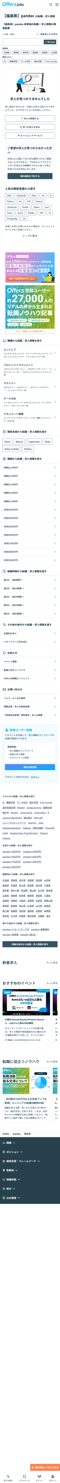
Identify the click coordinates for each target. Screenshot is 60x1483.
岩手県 (25, 52)
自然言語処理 (8, 807)
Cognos (6, 838)
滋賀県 (5, 900)
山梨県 (5, 895)
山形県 (54, 52)
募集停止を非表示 (49, 34)
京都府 (14, 900)
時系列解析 (38, 827)
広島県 (30, 905)
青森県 (16, 52)
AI (5, 61)
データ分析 (25, 61)
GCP (29, 201)
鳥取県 (5, 905)
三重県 (47, 895)
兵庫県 (30, 900)
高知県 (22, 910)
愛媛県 (14, 910)
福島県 (5, 885)
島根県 (14, 905)
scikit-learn (40, 812)
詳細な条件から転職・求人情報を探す (30, 944)
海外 (48, 915)
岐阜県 (22, 895)
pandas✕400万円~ (32, 851)
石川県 (41, 890)
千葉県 (47, 885)
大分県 (14, 915)
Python (10, 201)
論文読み (28, 817)
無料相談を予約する (30, 176)
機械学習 (13, 61)
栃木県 (22, 885)
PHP (42, 212)
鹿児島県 (31, 915)
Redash (21, 807)
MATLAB (38, 817)
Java (47, 207)
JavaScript (12, 207)
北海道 (6, 52)
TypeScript (21, 195)
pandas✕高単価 (10, 934)
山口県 (39, 905)
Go (20, 201)
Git (43, 195)
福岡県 (30, 910)
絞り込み (51, 42)
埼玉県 (39, 885)
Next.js (39, 201)
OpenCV (32, 822)
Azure (9, 212)
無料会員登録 (30, 767)
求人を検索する (31, 118)
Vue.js (20, 212)
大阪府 (22, 900)
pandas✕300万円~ (11, 851)
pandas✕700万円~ (11, 861)
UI (50, 212)
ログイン (35, 776)
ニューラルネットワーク (14, 822)
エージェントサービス (31, 135)
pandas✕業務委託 (40, 929)
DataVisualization (11, 827)
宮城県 (35, 52)
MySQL (31, 212)
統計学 (5, 812)
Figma (36, 207)
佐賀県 (39, 910)
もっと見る (52, 962)
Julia (40, 822)
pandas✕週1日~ (28, 934)
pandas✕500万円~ (11, 856)
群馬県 (30, 885)
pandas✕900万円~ (11, 866)
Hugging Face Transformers (24, 833)
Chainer (44, 833)
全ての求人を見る (31, 126)
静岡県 (30, 895)
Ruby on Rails (11, 448)
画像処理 (47, 807)
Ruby (47, 441)
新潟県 (24, 890)
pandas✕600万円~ (32, 856)
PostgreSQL (12, 218)
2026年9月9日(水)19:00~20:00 (27, 1040)
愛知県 (39, 895)
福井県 (49, 890)
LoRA (5, 833)
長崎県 (47, 910)
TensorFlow (26, 812)
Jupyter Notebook (12, 817)
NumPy (14, 812)
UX (24, 218)
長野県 (14, 895)
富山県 (33, 890)
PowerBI (49, 827)
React (34, 195)
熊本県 (5, 915)
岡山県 (22, 905)
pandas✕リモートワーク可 (15, 929)
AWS (9, 195)
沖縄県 (41, 915)
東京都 (5, 890)
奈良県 (39, 900)
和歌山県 (48, 900)
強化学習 (38, 61)
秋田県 (45, 52)
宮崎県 (22, 915)
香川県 (5, 910)
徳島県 (47, 905)
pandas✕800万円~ (32, 861)
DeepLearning (34, 807)
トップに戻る (30, 235)
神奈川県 (15, 890)
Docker (25, 207)
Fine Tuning (51, 61)
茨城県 (14, 885)
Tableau (27, 827)
